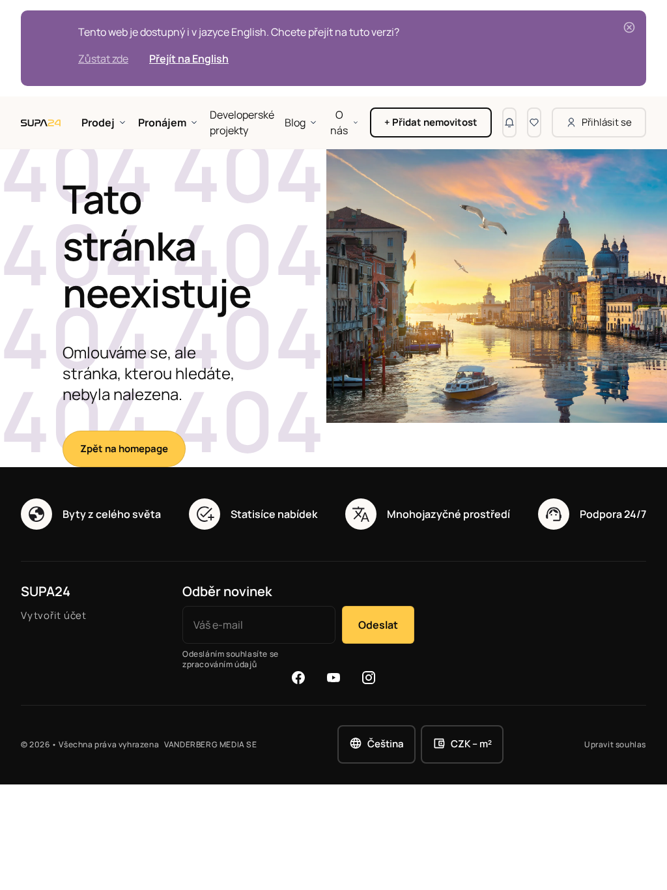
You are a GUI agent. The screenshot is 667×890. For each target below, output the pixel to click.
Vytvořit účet (54, 615)
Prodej (98, 122)
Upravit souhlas (615, 744)
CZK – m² (471, 744)
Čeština (385, 744)
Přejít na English (189, 58)
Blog (295, 122)
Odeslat (378, 625)
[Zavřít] (629, 27)
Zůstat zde (103, 58)
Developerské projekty (242, 122)
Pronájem (162, 122)
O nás (339, 122)
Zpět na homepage (124, 448)
